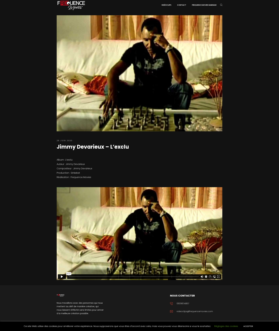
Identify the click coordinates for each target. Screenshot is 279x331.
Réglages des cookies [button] (226, 326)
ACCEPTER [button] (248, 326)
